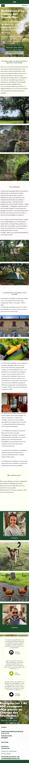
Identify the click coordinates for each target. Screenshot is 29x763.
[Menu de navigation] (3, 5)
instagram (4, 737)
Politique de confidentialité (8, 751)
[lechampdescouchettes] (14, 2)
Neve (2, 761)
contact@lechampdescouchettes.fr (12, 731)
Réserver (25, 5)
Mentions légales (6, 753)
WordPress (16, 761)
